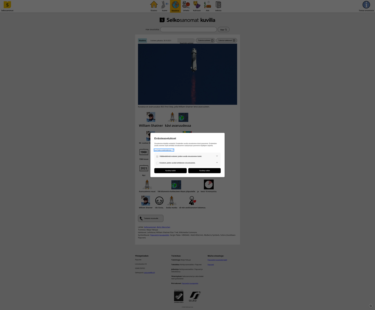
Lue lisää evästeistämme (162, 150)
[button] (217, 156)
